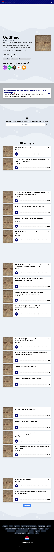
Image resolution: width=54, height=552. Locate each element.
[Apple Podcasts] (5, 67)
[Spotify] (9, 67)
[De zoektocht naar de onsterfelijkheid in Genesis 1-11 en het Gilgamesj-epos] (8, 496)
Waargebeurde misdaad (21, 531)
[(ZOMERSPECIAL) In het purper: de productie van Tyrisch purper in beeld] (8, 222)
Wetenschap (14, 58)
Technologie (34, 528)
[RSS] (23, 67)
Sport (37, 533)
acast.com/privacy (18, 50)
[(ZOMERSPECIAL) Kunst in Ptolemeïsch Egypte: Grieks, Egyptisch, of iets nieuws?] (8, 164)
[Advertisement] (27, 15)
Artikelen (32, 546)
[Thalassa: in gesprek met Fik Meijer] (8, 369)
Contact (37, 546)
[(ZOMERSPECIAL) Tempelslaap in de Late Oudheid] (8, 209)
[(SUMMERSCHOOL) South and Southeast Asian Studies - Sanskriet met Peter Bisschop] (8, 357)
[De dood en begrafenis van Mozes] (8, 412)
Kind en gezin (42, 526)
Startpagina (18, 546)
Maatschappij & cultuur (23, 528)
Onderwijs (17, 526)
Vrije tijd (37, 531)
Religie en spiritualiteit (11, 528)
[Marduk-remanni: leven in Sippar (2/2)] (8, 424)
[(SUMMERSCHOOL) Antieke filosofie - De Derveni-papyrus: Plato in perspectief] (8, 283)
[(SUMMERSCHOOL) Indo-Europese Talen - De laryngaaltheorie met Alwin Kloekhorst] (8, 310)
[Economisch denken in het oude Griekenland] (8, 381)
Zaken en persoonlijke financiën (29, 526)
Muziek (48, 526)
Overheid (43, 531)
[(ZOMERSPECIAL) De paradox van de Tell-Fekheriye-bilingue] (8, 236)
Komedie (5, 526)
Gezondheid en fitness (20, 533)
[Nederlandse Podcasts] (27, 538)
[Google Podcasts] (19, 67)
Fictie (47, 528)
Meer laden (27, 505)
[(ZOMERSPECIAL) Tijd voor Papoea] (8, 151)
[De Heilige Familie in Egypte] (8, 483)
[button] (51, 2)
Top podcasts (25, 546)
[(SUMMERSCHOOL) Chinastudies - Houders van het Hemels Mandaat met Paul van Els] (8, 343)
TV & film (41, 528)
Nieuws (31, 531)
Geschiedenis (6, 58)
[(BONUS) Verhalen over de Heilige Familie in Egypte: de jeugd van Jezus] (8, 451)
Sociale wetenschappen (24, 58)
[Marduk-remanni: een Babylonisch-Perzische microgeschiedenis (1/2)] (8, 437)
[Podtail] (14, 67)
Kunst (11, 526)
